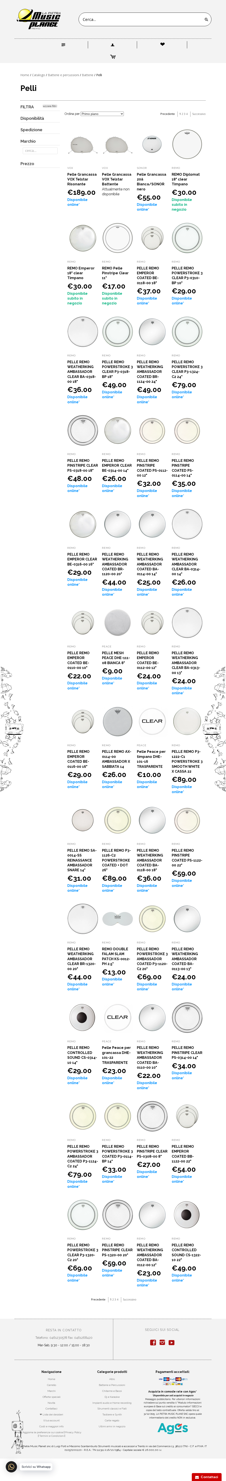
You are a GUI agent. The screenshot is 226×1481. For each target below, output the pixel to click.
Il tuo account (51, 1420)
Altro (112, 1379)
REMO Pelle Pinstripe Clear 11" (115, 273)
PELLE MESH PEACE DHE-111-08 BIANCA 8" (116, 658)
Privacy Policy (73, 1432)
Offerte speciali (51, 1396)
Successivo (199, 114)
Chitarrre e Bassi (112, 1391)
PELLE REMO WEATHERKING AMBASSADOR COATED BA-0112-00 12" (150, 1255)
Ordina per (72, 114)
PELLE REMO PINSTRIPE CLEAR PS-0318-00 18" (82, 466)
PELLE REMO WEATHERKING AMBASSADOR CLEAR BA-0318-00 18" (81, 372)
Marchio (28, 141)
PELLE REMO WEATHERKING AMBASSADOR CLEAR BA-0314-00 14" (186, 564)
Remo (106, 261)
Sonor (142, 167)
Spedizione (31, 129)
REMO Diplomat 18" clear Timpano (186, 179)
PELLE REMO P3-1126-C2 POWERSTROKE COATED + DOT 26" (116, 860)
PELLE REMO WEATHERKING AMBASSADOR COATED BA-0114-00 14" (150, 564)
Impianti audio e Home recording (112, 1402)
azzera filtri (49, 106)
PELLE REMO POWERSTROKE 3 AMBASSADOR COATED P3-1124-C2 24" (82, 1156)
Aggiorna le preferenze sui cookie (43, 1432)
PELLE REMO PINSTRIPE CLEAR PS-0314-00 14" (187, 1053)
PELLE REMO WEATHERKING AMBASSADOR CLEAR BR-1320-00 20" (81, 959)
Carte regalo (112, 1420)
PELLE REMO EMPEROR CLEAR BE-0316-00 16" (82, 559)
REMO (141, 261)
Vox (70, 167)
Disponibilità (32, 118)
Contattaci (51, 1408)
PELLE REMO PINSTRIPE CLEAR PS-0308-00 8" (152, 1151)
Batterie (87, 75)
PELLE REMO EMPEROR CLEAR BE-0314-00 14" (117, 466)
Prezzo (27, 163)
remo (176, 167)
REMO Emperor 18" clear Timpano (81, 273)
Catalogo (38, 75)
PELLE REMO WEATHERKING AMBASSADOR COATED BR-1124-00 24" (150, 372)
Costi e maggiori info (51, 1426)
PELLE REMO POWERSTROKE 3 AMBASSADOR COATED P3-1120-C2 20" (152, 959)
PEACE (106, 646)
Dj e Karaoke (112, 1396)
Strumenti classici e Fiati (112, 1408)
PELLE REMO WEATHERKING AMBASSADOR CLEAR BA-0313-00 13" (186, 663)
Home (24, 75)
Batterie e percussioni (63, 75)
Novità (51, 1402)
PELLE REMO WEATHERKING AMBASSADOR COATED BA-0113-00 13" (185, 959)
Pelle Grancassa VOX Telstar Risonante (82, 179)
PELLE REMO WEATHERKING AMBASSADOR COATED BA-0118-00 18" (150, 860)
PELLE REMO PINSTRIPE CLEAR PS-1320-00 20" (117, 1250)
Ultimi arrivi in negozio (112, 1426)
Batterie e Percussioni (112, 1385)
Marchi (51, 1391)
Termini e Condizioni (51, 1435)
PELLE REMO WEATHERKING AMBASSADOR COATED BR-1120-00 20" (115, 564)
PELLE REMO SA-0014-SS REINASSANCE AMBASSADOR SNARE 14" (82, 860)
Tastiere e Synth (112, 1414)
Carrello (51, 1385)
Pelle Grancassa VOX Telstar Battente (116, 179)
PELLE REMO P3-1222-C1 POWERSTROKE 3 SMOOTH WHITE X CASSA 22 (187, 762)
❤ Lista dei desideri (51, 1414)
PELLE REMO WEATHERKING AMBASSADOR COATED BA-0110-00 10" (150, 1058)
